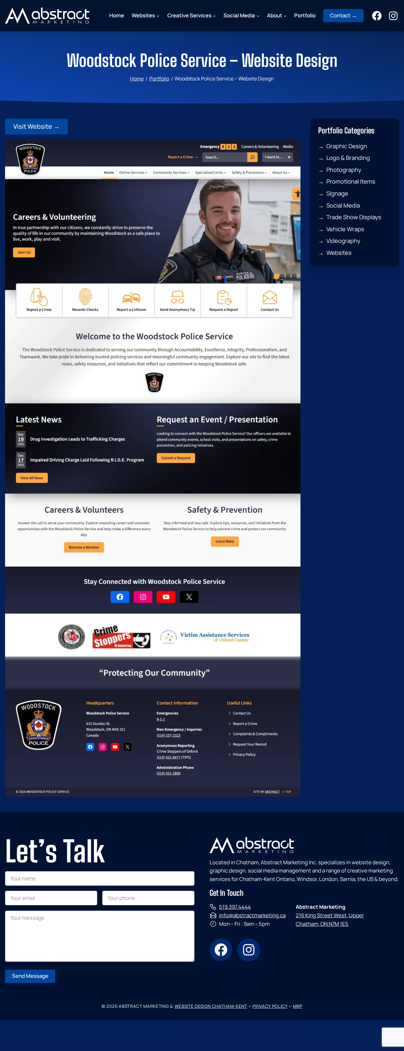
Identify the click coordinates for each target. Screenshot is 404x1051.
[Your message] (99, 959)
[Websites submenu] (157, 15)
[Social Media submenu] (257, 15)
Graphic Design (346, 146)
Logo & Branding (348, 158)
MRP (297, 1006)
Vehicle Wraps (345, 229)
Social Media (343, 205)
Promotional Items (350, 181)
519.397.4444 (235, 906)
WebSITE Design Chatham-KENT (211, 1006)
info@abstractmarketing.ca (252, 915)
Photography (343, 170)
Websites (339, 253)
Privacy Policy (270, 1006)
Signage (337, 193)
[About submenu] (285, 15)
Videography (343, 241)
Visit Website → (36, 126)
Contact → (343, 15)
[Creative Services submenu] (214, 15)
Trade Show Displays (353, 217)
